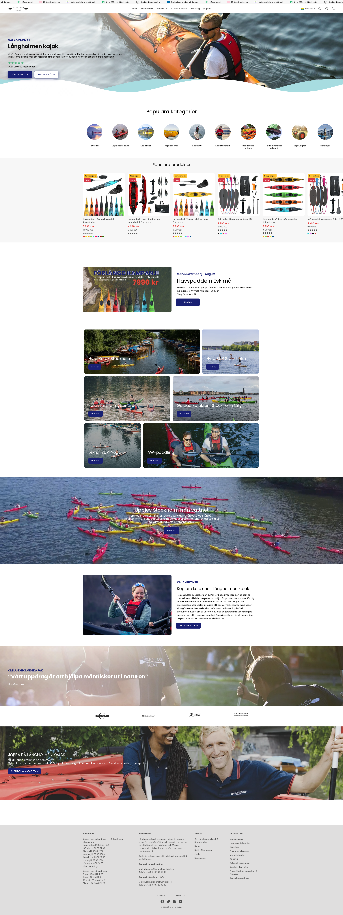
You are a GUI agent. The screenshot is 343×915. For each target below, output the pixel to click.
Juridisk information (239, 867)
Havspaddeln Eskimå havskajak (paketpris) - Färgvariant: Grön (91, 236)
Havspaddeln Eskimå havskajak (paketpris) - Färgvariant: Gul (86, 236)
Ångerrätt (234, 859)
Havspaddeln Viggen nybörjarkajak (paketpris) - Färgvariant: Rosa (188, 236)
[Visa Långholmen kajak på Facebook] (162, 901)
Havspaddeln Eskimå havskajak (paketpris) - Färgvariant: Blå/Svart (98, 236)
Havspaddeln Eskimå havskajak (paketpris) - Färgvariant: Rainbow (96, 236)
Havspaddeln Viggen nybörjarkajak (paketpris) (190, 221)
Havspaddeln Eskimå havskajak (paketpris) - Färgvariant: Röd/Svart (101, 236)
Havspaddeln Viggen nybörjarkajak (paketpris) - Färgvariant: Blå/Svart (190, 236)
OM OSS (198, 834)
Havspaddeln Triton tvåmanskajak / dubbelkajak (281, 221)
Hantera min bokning (240, 843)
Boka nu (171, 531)
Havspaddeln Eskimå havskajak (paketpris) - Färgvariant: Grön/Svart (103, 236)
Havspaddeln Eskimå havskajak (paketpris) (98, 221)
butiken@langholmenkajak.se (157, 882)
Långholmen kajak (174, 907)
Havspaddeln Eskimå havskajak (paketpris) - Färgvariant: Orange (89, 236)
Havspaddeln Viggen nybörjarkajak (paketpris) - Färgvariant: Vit (183, 236)
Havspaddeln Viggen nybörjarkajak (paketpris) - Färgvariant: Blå (186, 236)
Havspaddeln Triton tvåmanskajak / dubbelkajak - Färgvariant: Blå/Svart (273, 236)
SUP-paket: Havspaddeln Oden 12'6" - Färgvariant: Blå (308, 233)
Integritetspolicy (238, 855)
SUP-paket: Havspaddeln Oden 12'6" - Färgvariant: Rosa (311, 233)
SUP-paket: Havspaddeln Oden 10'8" (235, 219)
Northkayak (200, 858)
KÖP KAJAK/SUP (20, 74)
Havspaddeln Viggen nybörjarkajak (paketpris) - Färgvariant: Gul (176, 236)
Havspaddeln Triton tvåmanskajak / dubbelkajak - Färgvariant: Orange (263, 236)
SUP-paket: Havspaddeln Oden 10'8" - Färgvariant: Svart (218, 233)
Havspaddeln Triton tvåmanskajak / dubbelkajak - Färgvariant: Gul (270, 236)
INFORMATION (236, 834)
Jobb (197, 854)
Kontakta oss (236, 839)
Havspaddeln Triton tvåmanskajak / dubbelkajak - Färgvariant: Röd (268, 236)
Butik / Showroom (203, 850)
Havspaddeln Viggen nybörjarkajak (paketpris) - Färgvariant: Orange (178, 236)
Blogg (197, 846)
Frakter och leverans (239, 851)
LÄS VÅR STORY (16, 684)
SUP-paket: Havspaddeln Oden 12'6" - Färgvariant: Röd (315, 233)
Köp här (188, 302)
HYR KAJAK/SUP (46, 74)
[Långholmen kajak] (18, 8)
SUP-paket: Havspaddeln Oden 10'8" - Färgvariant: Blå (221, 233)
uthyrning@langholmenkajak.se (158, 869)
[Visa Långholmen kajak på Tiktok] (181, 901)
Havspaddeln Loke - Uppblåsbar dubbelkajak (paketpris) (144, 221)
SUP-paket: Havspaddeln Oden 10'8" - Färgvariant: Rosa (226, 233)
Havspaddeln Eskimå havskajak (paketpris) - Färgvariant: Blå (93, 236)
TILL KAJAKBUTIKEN (188, 625)
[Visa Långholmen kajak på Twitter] (168, 901)
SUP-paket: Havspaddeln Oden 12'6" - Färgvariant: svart (313, 233)
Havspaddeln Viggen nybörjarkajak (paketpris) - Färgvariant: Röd (173, 236)
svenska (309, 8)
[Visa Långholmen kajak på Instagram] (175, 901)
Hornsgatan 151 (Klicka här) (96, 845)
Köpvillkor (234, 847)
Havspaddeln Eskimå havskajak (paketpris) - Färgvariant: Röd (84, 236)
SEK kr (178, 895)
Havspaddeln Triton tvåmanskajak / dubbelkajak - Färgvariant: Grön (266, 236)
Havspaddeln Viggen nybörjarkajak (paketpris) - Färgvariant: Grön (181, 236)
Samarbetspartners (239, 878)
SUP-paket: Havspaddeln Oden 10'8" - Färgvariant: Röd (223, 233)
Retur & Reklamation (239, 863)
